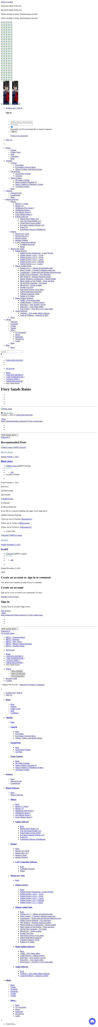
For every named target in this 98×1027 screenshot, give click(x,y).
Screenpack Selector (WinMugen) (33, 229)
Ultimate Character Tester (29, 294)
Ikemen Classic (21, 238)
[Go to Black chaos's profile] (6, 409)
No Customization (17, 676)
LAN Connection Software (25, 242)
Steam (17, 335)
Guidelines (15, 156)
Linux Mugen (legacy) (23, 214)
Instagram (19, 337)
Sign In (13, 131)
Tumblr (13, 328)
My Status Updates (22, 180)
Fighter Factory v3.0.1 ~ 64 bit (31, 257)
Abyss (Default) (16, 671)
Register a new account (10, 597)
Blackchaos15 (27, 519)
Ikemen (13, 232)
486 (12, 560)
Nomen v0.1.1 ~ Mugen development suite (36, 268)
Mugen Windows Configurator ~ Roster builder (38, 279)
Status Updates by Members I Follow (29, 184)
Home (8, 148)
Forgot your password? (19, 136)
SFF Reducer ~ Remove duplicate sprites (35, 277)
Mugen (13, 202)
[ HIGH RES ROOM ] (24, 415)
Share (3, 419)
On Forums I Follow (23, 174)
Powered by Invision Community (32, 685)
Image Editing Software (24, 298)
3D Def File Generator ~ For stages (33, 283)
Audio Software (21, 311)
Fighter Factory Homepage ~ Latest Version (36, 253)
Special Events (16, 193)
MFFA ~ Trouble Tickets (15, 646)
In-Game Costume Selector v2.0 (32, 225)
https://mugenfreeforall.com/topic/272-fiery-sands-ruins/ (22, 421)
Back (12, 704)
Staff (12, 154)
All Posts (18, 176)
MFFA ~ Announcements (15, 637)
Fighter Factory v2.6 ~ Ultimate (32, 262)
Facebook (14, 324)
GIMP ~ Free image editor (30, 300)
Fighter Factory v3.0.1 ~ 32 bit (31, 255)
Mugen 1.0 (19, 206)
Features (9, 191)
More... (13, 330)
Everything (19, 165)
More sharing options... (10, 435)
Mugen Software (12, 199)
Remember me (16, 129)
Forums (13, 150)
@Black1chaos (24, 523)
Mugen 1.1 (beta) (21, 204)
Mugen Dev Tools (17, 249)
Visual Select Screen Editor (30, 223)
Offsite (8, 320)
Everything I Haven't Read (25, 167)
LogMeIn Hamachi (27, 244)
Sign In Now (6, 611)
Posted (10, 457)
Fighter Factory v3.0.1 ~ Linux (32, 259)
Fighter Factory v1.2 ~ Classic (31, 264)
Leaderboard (15, 195)
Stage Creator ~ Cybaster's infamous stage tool (37, 270)
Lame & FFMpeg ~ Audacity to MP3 (34, 315)
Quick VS (24, 227)
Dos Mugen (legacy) (23, 212)
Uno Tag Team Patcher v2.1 (30, 221)
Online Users (15, 152)
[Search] (2, 356)
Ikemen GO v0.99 (22, 234)
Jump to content (7, 2)
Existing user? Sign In (14, 108)
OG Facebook (20, 332)
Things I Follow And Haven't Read (28, 169)
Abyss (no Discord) (18, 674)
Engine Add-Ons (21, 217)
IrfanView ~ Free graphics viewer (33, 305)
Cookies (9, 681)
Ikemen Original (21, 240)
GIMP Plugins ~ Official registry (32, 302)
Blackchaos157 (26, 527)
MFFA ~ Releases (12, 639)
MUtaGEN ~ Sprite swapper (31, 285)
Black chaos (7, 461)
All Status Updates (22, 187)
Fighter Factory (21, 251)
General (13, 163)
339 (12, 472)
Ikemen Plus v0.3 (21, 236)
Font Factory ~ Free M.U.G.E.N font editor (36, 309)
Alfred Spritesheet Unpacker (31, 292)
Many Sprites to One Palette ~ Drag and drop (37, 281)
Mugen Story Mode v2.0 (29, 219)
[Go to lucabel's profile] (5, 535)
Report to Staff (11, 678)
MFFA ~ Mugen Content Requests (19, 644)
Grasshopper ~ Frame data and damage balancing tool (40, 272)
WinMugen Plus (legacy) (24, 208)
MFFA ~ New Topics (14, 642)
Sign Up (9, 140)
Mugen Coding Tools (23, 266)
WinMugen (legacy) (22, 210)
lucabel (4, 549)
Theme (8, 669)
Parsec (22, 247)
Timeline (9, 161)
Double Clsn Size (26, 287)
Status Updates (16, 178)
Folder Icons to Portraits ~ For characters (35, 275)
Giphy (17, 341)
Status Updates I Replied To (25, 182)
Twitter (13, 326)
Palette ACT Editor (27, 296)
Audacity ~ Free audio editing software (35, 313)
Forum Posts (15, 171)
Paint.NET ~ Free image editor (31, 307)
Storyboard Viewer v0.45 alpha (32, 290)
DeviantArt (19, 339)
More (13, 159)
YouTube (14, 322)
